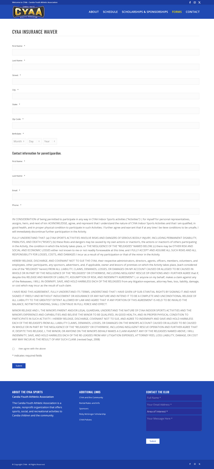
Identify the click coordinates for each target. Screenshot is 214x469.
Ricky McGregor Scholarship (92, 414)
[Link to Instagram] (194, 2)
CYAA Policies (85, 419)
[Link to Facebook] (190, 2)
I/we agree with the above (32, 348)
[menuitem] (94, 12)
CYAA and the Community (91, 397)
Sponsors (84, 408)
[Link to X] (199, 2)
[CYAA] (28, 12)
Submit (19, 366)
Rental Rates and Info (89, 403)
